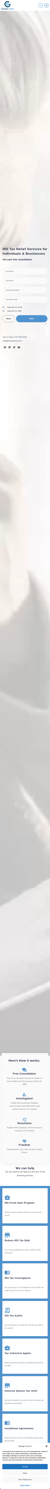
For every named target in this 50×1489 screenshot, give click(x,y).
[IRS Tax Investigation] (7, 1272)
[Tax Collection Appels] (7, 1347)
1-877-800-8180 (20, 337)
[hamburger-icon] (46, 5)
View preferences (25, 1480)
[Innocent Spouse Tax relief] (7, 1385)
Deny (25, 1473)
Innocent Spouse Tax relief (21, 1390)
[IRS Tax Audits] (7, 1310)
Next (32, 319)
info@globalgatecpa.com (12, 341)
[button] (46, 1446)
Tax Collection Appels (18, 1353)
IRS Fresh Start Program (19, 1203)
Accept (25, 1467)
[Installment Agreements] (7, 1423)
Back (8, 319)
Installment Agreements (19, 1428)
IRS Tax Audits (13, 1315)
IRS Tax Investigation (18, 1278)
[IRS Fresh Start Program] (7, 1197)
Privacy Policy (25, 1485)
